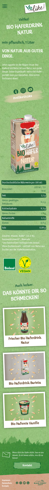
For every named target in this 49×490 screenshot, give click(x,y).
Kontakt (27, 465)
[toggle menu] (4, 6)
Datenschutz (7, 483)
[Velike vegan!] (35, 8)
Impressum (6, 480)
